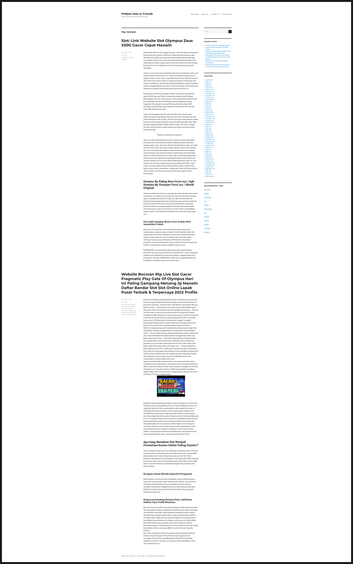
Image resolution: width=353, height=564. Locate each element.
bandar (123, 304)
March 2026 (209, 87)
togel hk (206, 193)
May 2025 (208, 107)
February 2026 (210, 89)
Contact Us (215, 14)
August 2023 (209, 147)
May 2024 (208, 130)
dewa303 (206, 217)
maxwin (131, 57)
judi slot (206, 205)
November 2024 (210, 118)
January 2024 (209, 138)
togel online (207, 197)
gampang (128, 306)
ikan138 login (208, 209)
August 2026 (209, 80)
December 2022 (210, 163)
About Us (204, 14)
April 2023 (209, 155)
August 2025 (209, 101)
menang (129, 308)
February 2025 (210, 113)
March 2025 (209, 111)
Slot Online (195, 14)
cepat (123, 57)
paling (134, 310)
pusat (134, 312)
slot (205, 201)
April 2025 (209, 109)
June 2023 (208, 151)
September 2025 (210, 99)
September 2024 (210, 122)
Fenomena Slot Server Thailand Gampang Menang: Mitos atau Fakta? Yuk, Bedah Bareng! (218, 47)
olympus (124, 59)
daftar (133, 304)
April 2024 (209, 132)
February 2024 (210, 136)
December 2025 (210, 93)
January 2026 (209, 91)
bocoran (128, 304)
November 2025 (210, 95)
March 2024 (209, 134)
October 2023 (209, 143)
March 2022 (209, 174)
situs (122, 314)
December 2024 (210, 116)
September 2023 (210, 145)
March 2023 (209, 157)
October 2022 (209, 167)
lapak (133, 306)
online (129, 310)
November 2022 (210, 165)
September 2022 (210, 169)
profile (130, 312)
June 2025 (208, 105)
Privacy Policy (227, 14)
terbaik (127, 314)
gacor (127, 57)
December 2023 (210, 140)
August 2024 (209, 124)
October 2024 (209, 120)
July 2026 (208, 82)
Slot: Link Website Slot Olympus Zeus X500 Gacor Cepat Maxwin (157, 42)
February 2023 (210, 159)
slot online (207, 189)
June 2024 (208, 128)
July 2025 (208, 103)
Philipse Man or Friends (137, 13)
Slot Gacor (124, 55)
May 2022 (208, 170)
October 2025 (209, 97)
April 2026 (209, 86)
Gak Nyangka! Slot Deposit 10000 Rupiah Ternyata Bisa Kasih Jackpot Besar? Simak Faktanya (218, 57)
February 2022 (210, 176)
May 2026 (208, 84)
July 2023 (208, 149)
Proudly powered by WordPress (156, 556)
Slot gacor (207, 232)
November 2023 (210, 141)
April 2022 (209, 172)
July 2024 (208, 126)
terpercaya (133, 314)
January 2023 (209, 161)
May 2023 (208, 153)
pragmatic (124, 312)
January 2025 (209, 114)
